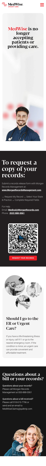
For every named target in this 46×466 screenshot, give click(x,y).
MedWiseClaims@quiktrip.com (17, 409)
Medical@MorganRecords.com (23, 210)
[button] (12, 4)
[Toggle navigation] (42, 5)
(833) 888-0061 (17, 213)
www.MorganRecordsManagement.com (21, 190)
